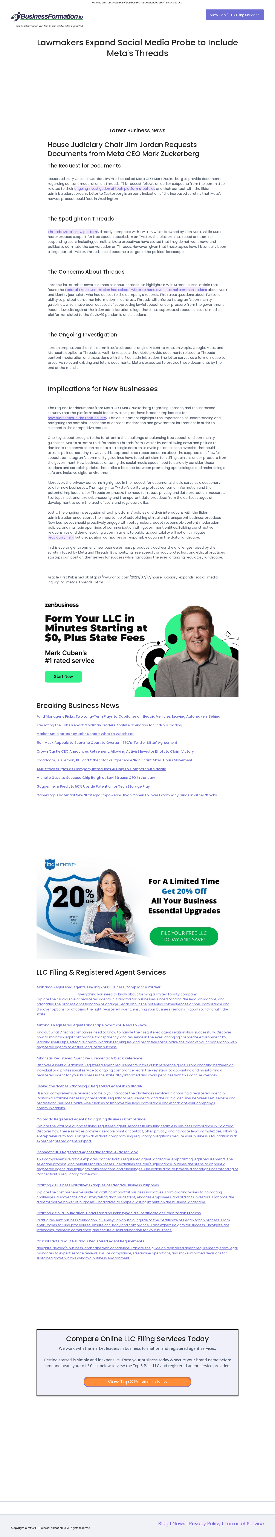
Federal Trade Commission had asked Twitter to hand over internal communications (136, 289)
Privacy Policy (205, 1523)
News (179, 1523)
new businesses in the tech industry (77, 417)
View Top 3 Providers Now (138, 1381)
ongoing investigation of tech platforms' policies (114, 188)
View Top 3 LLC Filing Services (234, 14)
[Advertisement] (137, 91)
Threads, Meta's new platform (73, 231)
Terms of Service (244, 1523)
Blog (163, 1523)
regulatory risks (61, 537)
